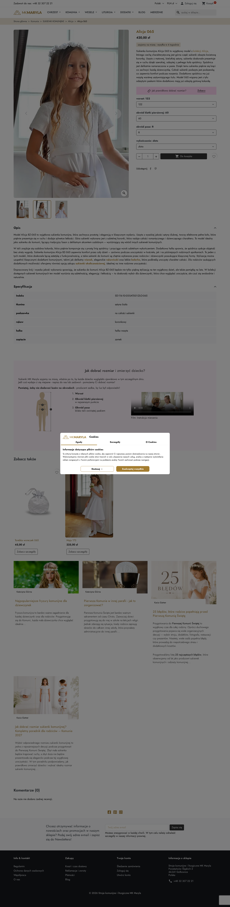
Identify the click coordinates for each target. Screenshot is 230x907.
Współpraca (20, 875)
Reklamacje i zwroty (75, 870)
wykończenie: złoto (147, 140)
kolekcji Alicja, (201, 51)
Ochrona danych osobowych (29, 870)
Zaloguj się (122, 870)
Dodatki (126, 12)
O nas (17, 879)
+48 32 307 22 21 (183, 881)
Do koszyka (183, 156)
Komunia (72, 12)
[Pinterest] (115, 811)
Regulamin (19, 866)
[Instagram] (121, 811)
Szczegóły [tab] (115, 442)
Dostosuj (96, 468)
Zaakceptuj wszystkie (133, 468)
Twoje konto (124, 858)
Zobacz (201, 90)
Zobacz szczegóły (26, 551)
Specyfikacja (23, 286)
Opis (17, 228)
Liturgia (107, 12)
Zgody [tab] (79, 442)
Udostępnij (150, 169)
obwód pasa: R (144, 126)
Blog (141, 12)
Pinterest (155, 169)
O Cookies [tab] (151, 442)
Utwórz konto (124, 875)
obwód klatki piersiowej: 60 (152, 112)
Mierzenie (156, 12)
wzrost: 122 (143, 98)
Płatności (70, 875)
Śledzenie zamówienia (128, 866)
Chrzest (53, 12)
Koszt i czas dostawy (76, 866)
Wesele (90, 12)
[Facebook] (109, 811)
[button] (188, 3)
